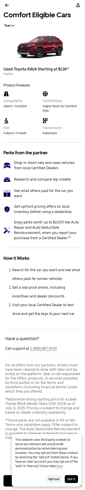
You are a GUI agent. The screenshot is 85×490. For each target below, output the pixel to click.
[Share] (78, 5)
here (59, 466)
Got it (71, 479)
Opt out (54, 479)
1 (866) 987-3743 (43, 348)
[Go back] (7, 5)
